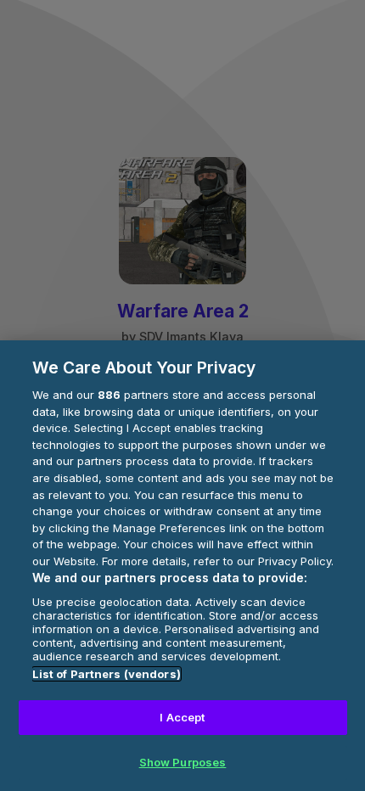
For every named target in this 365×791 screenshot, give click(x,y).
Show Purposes (183, 762)
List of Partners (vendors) (106, 674)
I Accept (182, 717)
